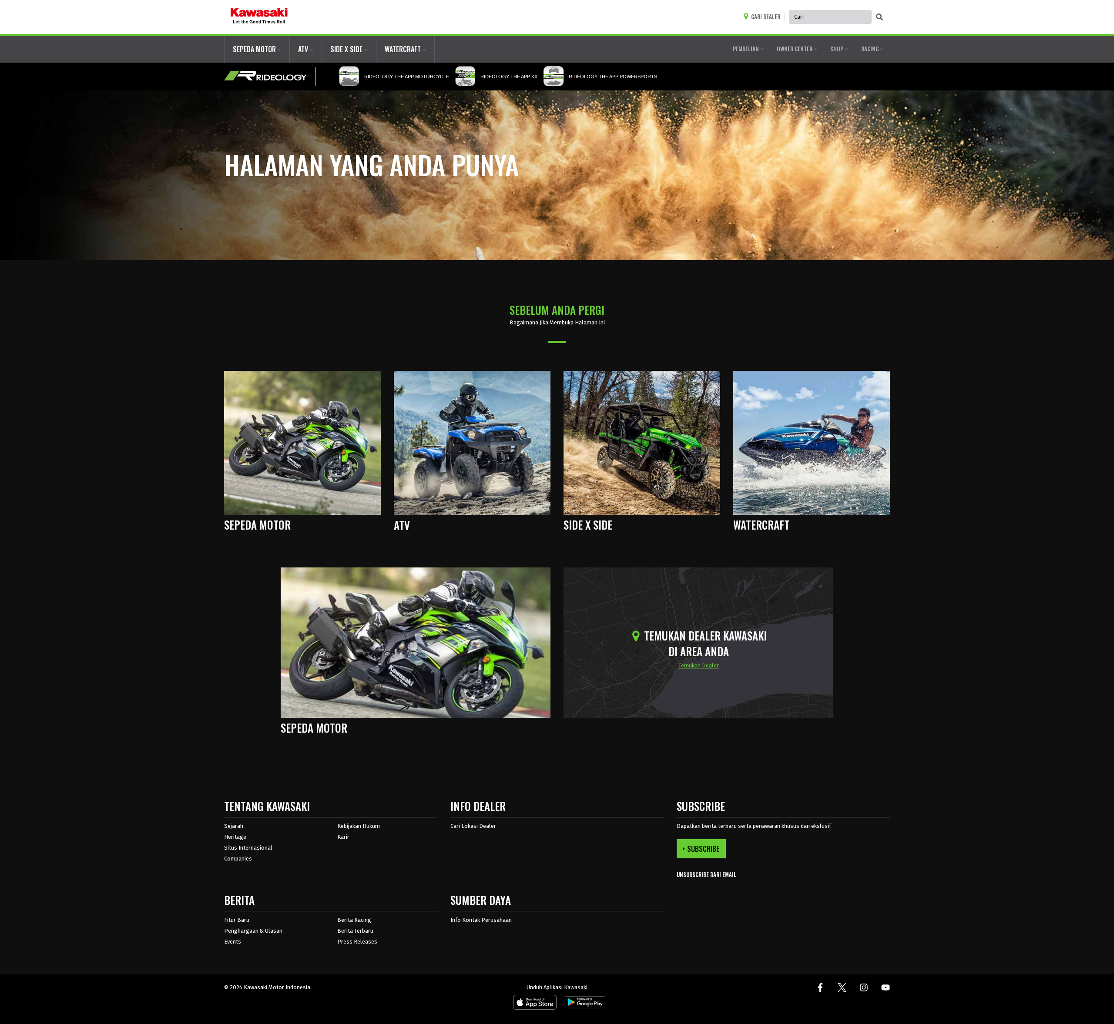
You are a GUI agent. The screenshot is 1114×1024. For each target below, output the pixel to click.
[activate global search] (879, 17)
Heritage (235, 837)
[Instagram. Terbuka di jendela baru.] (863, 987)
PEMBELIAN (746, 48)
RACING (870, 48)
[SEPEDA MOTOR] (302, 442)
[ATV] (472, 442)
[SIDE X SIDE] (642, 442)
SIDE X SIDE (347, 49)
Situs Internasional (248, 847)
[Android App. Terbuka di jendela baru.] (583, 1004)
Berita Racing (354, 920)
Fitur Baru (236, 920)
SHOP (837, 48)
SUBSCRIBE (703, 849)
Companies (238, 858)
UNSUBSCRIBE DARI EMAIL (706, 874)
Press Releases (357, 941)
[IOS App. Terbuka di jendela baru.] (535, 1004)
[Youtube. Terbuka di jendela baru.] (885, 987)
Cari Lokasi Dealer (473, 826)
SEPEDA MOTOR (255, 49)
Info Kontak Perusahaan (481, 920)
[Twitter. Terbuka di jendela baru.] (842, 987)
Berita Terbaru (355, 930)
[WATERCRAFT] (811, 442)
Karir (343, 837)
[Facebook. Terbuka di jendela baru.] (820, 987)
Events (232, 941)
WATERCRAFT (404, 49)
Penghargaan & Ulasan (253, 930)
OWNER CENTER (795, 48)
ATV (304, 49)
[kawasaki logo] (259, 17)
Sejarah (233, 826)
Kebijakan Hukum (358, 826)
